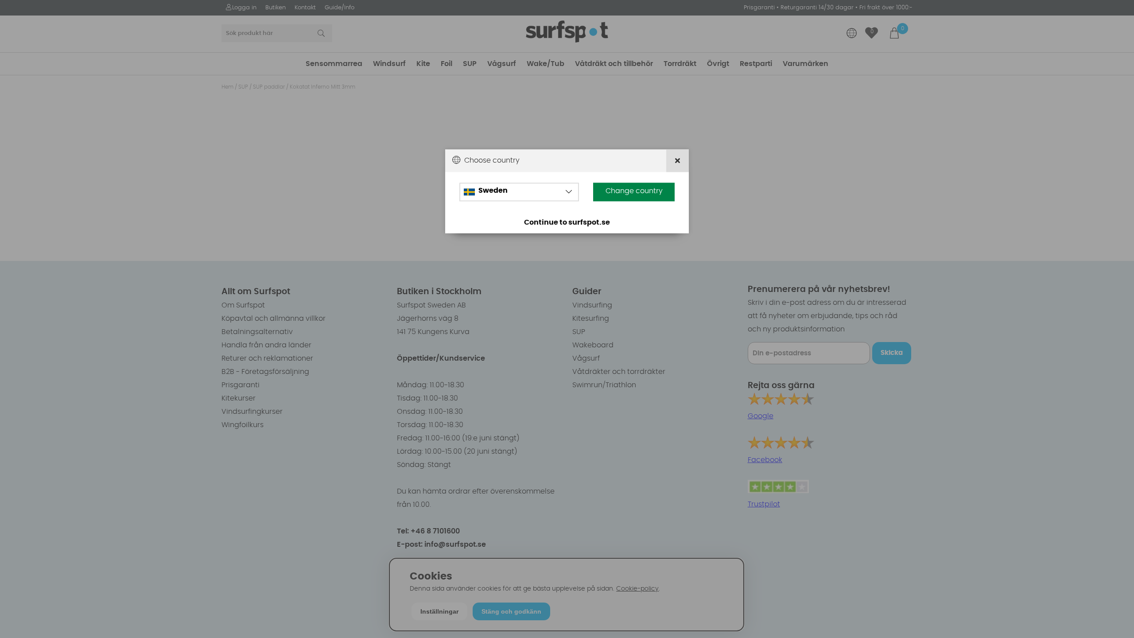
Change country (634, 191)
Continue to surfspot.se (567, 222)
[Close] (677, 160)
